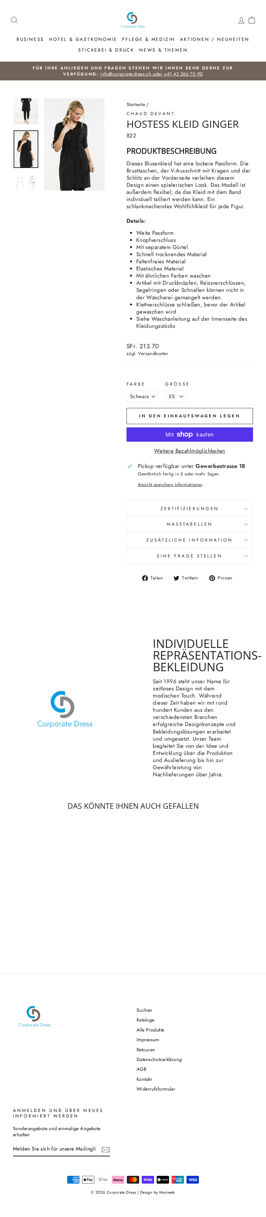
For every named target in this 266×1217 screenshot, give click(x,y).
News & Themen (163, 50)
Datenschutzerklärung (159, 1059)
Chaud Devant (151, 113)
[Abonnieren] (106, 1149)
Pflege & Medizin (148, 39)
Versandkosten (153, 354)
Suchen (144, 1010)
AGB (141, 1069)
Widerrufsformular (156, 1089)
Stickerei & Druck (106, 50)
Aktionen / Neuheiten (214, 39)
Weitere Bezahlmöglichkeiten (189, 450)
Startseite (136, 104)
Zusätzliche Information (189, 540)
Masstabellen (190, 524)
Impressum (148, 1039)
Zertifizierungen (190, 508)
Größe (177, 384)
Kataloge (145, 1020)
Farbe (136, 384)
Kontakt (144, 1079)
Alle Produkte (150, 1030)
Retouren (146, 1049)
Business (30, 39)
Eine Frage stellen (189, 556)
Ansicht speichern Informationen (170, 485)
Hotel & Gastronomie (83, 39)
